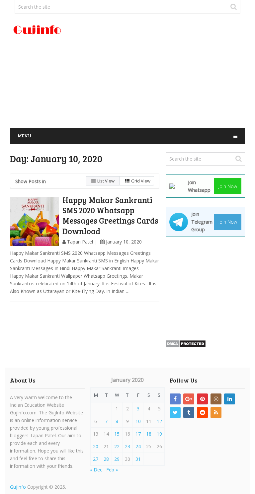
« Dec (96, 469)
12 (159, 421)
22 (117, 446)
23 (127, 446)
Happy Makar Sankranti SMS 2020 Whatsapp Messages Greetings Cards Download (110, 215)
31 (138, 459)
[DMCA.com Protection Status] (186, 346)
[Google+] (188, 398)
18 (148, 434)
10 (138, 421)
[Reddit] (202, 412)
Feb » (112, 469)
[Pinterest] (202, 398)
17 (138, 434)
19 (159, 434)
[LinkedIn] (229, 398)
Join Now (227, 186)
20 (95, 446)
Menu (25, 135)
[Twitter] (175, 412)
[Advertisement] (167, 71)
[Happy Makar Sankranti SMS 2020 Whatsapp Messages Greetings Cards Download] (34, 221)
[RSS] (216, 412)
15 (117, 434)
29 (117, 459)
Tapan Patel (80, 242)
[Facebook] (175, 398)
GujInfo (18, 487)
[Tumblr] (188, 412)
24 (138, 446)
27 (95, 459)
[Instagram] (216, 398)
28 (106, 459)
